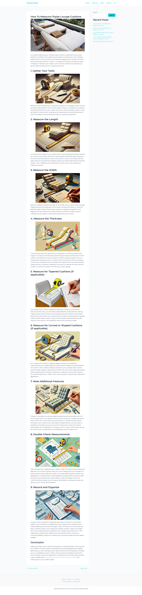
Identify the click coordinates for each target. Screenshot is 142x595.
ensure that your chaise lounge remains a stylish (60, 557)
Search (95, 12)
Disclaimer (76, 581)
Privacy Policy (67, 581)
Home (64, 579)
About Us (70, 579)
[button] (114, 3)
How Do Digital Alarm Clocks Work (103, 41)
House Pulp (32, 3)
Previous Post (32, 568)
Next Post (84, 568)
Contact (77, 579)
